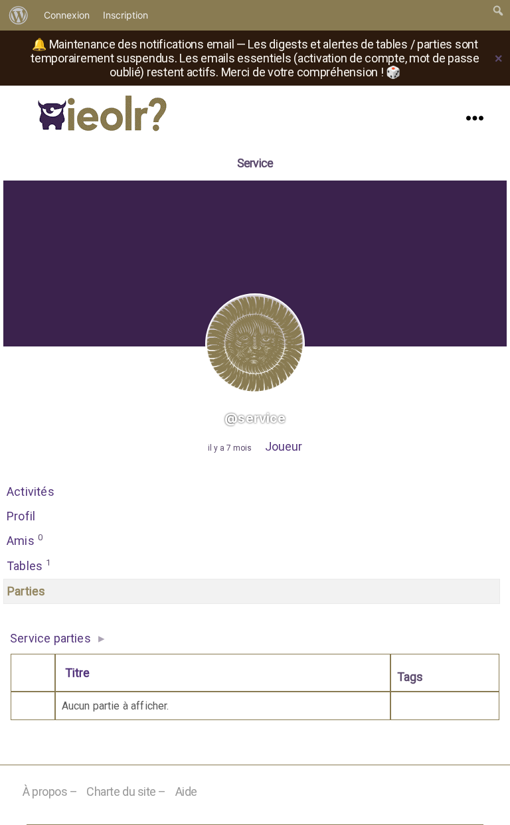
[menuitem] (18, 15)
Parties (26, 591)
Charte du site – (126, 791)
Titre (77, 673)
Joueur (283, 446)
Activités (30, 491)
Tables (29, 565)
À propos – (50, 791)
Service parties (50, 638)
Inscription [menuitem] (125, 15)
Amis (24, 540)
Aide (186, 791)
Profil (21, 516)
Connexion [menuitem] (67, 15)
